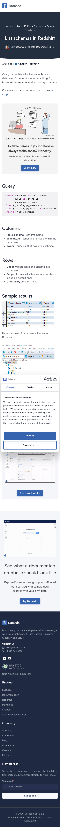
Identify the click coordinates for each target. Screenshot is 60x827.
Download (7, 704)
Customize (28, 445)
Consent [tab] (10, 387)
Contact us (8, 745)
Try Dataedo (30, 601)
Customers (8, 735)
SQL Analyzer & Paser (14, 714)
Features (7, 689)
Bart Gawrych (18, 46)
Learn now (30, 167)
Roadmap (7, 699)
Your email (8, 781)
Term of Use (33, 817)
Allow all (30, 435)
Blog (4, 740)
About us (7, 730)
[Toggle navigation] (52, 6)
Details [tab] (30, 387)
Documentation (10, 694)
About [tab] (49, 387)
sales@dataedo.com (15, 647)
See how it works (30, 493)
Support (6, 709)
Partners (7, 755)
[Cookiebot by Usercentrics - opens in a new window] (44, 379)
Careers (6, 750)
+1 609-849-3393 (14, 651)
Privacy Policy (16, 817)
